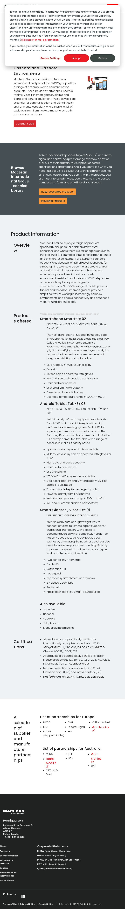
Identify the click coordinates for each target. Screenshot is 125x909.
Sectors (4, 868)
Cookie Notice (45, 904)
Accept (76, 58)
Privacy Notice (27, 904)
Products (5, 851)
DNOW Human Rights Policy (51, 855)
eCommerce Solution (6, 862)
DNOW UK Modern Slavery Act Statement (58, 859)
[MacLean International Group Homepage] (14, 813)
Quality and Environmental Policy (54, 868)
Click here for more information (40, 39)
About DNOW (7, 880)
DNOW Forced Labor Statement (54, 851)
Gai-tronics (101, 727)
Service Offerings (9, 855)
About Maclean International (8, 874)
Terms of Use (10, 904)
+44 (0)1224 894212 (13, 837)
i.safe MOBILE (51, 761)
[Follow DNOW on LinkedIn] (23, 896)
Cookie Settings (50, 58)
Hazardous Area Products (57, 192)
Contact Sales (25, 123)
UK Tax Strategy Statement (51, 864)
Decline (102, 58)
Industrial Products (53, 201)
